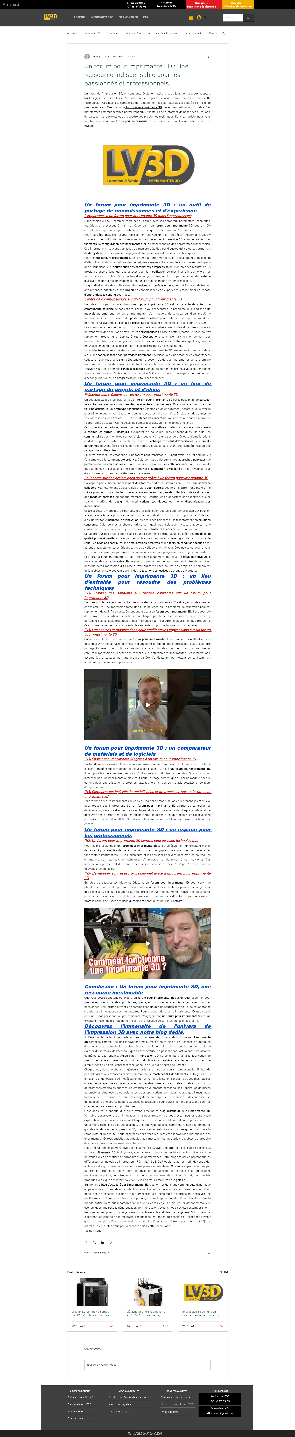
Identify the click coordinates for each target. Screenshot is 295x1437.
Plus (211, 33)
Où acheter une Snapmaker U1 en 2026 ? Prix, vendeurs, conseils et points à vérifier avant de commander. (147, 1313)
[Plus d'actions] (209, 57)
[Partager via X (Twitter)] (94, 1242)
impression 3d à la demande (163, 33)
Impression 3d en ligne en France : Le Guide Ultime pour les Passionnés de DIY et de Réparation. (201, 1313)
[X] (11, 4)
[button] (191, 17)
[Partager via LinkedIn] (102, 1242)
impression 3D (194, 33)
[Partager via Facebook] (86, 1242)
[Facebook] (7, 4)
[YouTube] (14, 4)
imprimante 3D (92, 33)
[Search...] (248, 17)
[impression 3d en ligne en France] (203, 1292)
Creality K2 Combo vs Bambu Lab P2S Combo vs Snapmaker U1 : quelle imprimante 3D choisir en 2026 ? (92, 1313)
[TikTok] (18, 4)
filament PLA (133, 33)
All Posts (72, 33)
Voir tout (223, 1272)
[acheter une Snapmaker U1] (147, 1292)
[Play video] (147, 704)
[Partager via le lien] (111, 1242)
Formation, (113, 33)
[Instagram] (4, 4)
